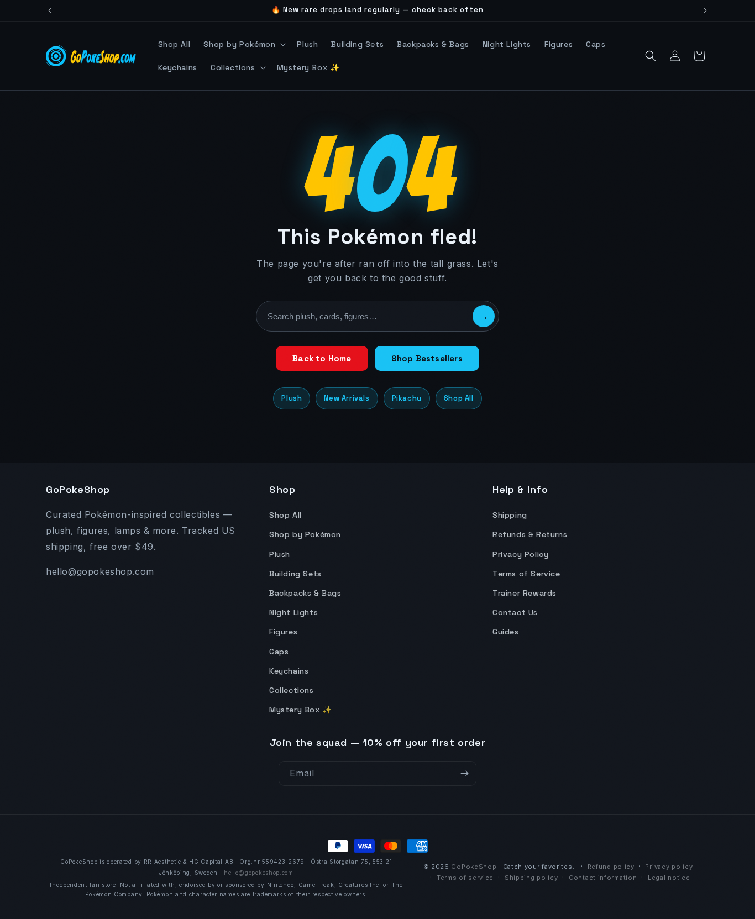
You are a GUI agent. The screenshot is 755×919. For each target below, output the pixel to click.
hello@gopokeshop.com (258, 872)
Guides (505, 632)
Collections (291, 690)
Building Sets (295, 574)
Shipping (509, 515)
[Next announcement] (705, 10)
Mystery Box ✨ (300, 710)
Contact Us (515, 612)
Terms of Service (526, 574)
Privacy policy (669, 866)
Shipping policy (531, 877)
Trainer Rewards (524, 593)
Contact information (603, 877)
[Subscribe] (464, 773)
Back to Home (321, 358)
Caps (279, 652)
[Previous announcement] (50, 10)
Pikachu (407, 398)
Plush (291, 398)
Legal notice (669, 877)
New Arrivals (346, 398)
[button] (243, 44)
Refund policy (611, 866)
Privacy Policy (520, 554)
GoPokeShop (473, 866)
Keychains (288, 671)
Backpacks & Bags (305, 593)
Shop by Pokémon (305, 534)
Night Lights (293, 612)
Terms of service (465, 877)
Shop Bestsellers (427, 358)
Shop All (459, 398)
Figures (283, 632)
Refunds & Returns (529, 534)
